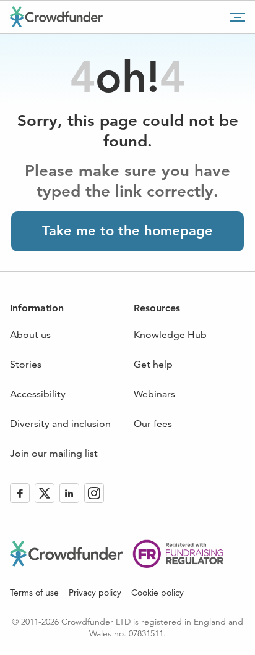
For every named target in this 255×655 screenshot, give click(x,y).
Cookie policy (157, 592)
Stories (25, 364)
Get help (153, 364)
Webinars (154, 394)
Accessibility (38, 394)
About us (30, 334)
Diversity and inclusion (60, 423)
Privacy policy (95, 592)
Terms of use (34, 592)
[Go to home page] (56, 16)
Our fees (153, 423)
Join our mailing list (54, 453)
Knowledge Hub (170, 334)
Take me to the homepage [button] (127, 230)
